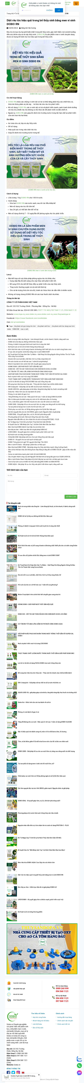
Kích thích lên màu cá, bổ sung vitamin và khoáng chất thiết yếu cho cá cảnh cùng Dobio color (40, 349)
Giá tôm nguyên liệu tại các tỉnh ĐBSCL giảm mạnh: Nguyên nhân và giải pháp (34, 412)
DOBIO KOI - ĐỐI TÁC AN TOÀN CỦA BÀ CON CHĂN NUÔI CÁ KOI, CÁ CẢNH (32, 369)
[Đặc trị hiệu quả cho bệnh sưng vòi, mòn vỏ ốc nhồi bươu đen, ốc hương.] (12, 734)
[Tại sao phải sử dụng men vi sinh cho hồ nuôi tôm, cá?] (12, 768)
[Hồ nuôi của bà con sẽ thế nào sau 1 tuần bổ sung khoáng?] (12, 588)
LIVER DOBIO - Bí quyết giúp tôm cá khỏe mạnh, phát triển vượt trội (30, 432)
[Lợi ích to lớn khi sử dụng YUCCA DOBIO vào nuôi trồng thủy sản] (12, 666)
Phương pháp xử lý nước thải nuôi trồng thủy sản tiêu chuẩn (28, 417)
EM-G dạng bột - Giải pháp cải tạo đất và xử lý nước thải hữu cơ (29, 387)
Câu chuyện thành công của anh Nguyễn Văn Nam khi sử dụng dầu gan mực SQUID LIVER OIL (39, 457)
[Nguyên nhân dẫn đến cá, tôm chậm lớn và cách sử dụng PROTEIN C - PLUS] (12, 829)
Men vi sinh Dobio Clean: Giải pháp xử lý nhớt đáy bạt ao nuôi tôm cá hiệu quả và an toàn (38, 459)
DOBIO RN (41, 34)
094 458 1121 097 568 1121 (62, 999)
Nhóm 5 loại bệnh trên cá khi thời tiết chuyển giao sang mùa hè (29, 364)
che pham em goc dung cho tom (25, 326)
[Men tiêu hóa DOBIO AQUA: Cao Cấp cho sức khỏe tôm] (12, 867)
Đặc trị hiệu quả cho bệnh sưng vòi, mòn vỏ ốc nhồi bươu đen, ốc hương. (32, 399)
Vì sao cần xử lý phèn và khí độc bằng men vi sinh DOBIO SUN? (29, 352)
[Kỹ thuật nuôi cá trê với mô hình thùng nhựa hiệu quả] (12, 539)
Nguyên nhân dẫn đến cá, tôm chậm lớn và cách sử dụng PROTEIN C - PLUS (33, 419)
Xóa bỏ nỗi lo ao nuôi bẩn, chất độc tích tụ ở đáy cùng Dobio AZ (29, 359)
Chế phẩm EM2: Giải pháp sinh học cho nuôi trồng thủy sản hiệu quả (31, 437)
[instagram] (18, 1072)
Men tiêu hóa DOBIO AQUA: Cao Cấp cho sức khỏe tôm (26, 427)
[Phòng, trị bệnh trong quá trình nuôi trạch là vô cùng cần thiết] (12, 529)
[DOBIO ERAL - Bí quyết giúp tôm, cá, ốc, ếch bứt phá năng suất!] (12, 805)
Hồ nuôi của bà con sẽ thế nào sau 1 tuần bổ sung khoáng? (28, 361)
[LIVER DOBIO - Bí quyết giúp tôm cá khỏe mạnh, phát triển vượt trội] (12, 904)
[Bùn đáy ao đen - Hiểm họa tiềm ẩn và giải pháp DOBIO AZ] (12, 891)
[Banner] (42, 948)
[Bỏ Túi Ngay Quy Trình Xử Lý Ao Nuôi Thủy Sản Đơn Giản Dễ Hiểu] (12, 842)
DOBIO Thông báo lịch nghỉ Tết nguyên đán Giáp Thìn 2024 (28, 442)
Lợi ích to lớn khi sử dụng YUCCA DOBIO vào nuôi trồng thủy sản (29, 381)
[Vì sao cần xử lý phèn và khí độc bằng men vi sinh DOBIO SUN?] (12, 558)
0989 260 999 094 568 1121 (62, 990)
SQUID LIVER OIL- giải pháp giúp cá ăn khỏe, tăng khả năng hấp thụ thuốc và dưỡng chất (37, 389)
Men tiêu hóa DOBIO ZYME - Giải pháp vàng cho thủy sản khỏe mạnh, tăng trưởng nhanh (38, 447)
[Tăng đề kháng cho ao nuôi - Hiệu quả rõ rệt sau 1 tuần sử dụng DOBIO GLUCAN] (12, 725)
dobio (9, 329)
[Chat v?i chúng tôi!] (79, 1072)
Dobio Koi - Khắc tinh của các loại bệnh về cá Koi (24, 392)
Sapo (57, 1079)
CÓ (59, 10)
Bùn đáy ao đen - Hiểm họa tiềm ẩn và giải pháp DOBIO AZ (27, 429)
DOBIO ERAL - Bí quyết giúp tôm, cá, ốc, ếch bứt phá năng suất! (29, 414)
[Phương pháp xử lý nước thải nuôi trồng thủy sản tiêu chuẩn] (12, 817)
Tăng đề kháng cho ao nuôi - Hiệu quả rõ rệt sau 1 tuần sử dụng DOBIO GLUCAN (35, 397)
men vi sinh (24, 329)
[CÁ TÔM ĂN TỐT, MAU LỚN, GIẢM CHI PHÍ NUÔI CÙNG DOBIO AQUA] (12, 627)
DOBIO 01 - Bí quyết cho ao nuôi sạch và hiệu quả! (24, 439)
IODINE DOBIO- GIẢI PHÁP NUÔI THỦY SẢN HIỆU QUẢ (25, 366)
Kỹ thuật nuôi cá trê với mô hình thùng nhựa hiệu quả (26, 347)
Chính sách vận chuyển (65, 1021)
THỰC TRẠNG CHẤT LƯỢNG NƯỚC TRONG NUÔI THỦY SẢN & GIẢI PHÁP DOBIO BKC (35, 379)
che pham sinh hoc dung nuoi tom (63, 326)
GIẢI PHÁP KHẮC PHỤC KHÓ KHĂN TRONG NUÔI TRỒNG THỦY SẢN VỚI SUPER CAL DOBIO (37, 374)
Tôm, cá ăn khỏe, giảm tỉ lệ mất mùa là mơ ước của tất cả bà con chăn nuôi (33, 402)
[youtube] (23, 1072)
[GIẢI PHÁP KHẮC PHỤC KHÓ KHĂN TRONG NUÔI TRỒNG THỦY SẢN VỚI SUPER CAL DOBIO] (12, 636)
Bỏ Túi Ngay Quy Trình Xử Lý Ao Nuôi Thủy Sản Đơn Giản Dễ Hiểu (29, 422)
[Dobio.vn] (17, 1016)
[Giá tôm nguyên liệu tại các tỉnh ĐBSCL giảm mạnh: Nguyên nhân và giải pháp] (12, 792)
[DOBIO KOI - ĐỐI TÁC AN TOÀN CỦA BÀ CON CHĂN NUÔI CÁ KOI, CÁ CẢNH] (12, 617)
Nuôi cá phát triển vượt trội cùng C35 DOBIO (23, 376)
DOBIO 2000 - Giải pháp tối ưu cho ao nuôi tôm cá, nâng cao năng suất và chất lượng (36, 404)
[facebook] (9, 1072)
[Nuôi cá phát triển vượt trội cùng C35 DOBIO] (12, 646)
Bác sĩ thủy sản (38, 1027)
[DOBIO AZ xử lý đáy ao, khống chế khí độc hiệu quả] (12, 519)
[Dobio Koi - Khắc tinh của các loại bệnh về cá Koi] (12, 705)
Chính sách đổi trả (63, 1024)
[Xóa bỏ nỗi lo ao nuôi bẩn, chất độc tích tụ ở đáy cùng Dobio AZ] (12, 578)
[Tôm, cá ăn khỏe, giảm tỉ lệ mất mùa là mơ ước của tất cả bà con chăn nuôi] (12, 744)
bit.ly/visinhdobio (18, 322)
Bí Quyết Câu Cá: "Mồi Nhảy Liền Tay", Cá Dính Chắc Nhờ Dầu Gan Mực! (31, 424)
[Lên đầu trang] (80, 1079)
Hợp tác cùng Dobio (39, 1017)
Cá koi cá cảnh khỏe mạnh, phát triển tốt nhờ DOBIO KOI (27, 454)
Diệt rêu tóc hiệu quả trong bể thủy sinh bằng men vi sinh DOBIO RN (40, 875)
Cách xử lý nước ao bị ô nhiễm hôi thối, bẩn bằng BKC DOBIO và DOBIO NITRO (34, 462)
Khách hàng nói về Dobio (41, 1021)
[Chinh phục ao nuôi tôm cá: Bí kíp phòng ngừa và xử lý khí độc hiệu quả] (12, 780)
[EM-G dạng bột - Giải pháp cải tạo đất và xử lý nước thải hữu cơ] (12, 685)
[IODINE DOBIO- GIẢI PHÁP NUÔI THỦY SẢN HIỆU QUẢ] (12, 607)
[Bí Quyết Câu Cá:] (12, 854)
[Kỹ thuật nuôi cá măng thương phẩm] (12, 916)
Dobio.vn (17, 1065)
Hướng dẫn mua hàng (64, 1017)
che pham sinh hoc (43, 326)
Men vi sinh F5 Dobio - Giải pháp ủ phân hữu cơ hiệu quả (26, 444)
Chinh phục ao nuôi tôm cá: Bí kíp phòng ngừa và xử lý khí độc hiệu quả (32, 409)
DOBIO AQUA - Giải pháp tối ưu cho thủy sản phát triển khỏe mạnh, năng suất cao (35, 464)
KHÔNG (50, 10)
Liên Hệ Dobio (37, 1024)
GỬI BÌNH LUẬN (71, 496)
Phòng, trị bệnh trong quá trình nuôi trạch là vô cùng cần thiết (29, 344)
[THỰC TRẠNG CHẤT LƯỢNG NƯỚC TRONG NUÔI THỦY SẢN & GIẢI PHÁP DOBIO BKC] (12, 656)
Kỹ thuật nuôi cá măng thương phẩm (20, 434)
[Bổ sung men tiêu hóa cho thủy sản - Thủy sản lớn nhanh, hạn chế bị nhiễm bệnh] (12, 676)
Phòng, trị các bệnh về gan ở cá (19, 394)
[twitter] (13, 1072)
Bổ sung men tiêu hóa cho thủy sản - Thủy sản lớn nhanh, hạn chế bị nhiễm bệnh (35, 384)
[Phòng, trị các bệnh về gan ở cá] (12, 715)
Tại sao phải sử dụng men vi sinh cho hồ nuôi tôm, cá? (26, 407)
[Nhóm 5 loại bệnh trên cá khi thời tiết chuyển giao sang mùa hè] (12, 597)
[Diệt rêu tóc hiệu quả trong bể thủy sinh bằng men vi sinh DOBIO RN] (12, 879)
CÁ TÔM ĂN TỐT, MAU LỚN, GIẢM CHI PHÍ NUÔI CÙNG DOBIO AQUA (30, 371)
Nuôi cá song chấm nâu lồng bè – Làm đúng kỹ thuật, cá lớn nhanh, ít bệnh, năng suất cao (38, 339)
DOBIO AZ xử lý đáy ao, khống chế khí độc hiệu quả (25, 342)
